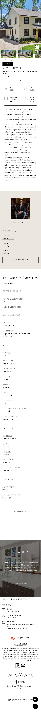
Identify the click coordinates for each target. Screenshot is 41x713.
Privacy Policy (29, 699)
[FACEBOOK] (15, 675)
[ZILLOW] (26, 675)
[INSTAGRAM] (10, 675)
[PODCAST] (31, 675)
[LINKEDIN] (20, 675)
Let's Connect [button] (20, 584)
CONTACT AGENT (20, 260)
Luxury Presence (20, 689)
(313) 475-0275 (8, 238)
